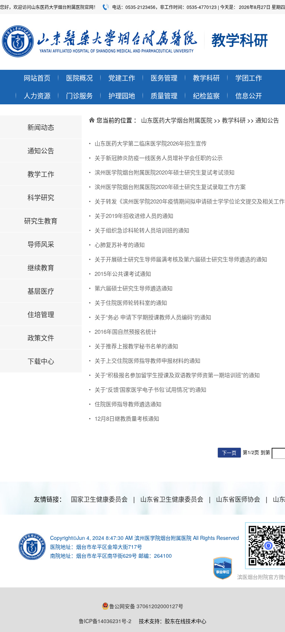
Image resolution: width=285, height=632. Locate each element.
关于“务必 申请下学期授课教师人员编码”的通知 (153, 317)
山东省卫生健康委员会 (171, 499)
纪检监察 (206, 95)
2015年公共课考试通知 (123, 273)
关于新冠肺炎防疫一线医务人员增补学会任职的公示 (159, 158)
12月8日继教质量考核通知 (127, 418)
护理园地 (121, 95)
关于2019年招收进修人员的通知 (134, 215)
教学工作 (40, 174)
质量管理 (164, 95)
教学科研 (206, 77)
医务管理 (164, 77)
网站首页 (37, 77)
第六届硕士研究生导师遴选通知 (134, 288)
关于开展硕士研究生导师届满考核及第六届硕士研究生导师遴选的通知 (181, 259)
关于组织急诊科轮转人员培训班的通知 (142, 230)
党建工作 (121, 77)
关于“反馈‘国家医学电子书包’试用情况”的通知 (150, 389)
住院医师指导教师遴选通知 (128, 404)
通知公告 (40, 150)
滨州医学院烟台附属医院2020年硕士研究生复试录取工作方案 (170, 186)
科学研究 (40, 197)
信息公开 (248, 95)
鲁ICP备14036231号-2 (105, 621)
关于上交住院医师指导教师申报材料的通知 (147, 360)
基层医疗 (40, 291)
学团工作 (248, 77)
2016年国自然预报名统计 (126, 331)
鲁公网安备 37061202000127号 (146, 606)
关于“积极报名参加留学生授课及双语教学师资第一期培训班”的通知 (177, 375)
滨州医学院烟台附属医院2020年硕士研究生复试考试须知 (165, 172)
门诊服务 (79, 95)
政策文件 (40, 337)
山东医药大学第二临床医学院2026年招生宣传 (151, 143)
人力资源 (37, 95)
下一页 (229, 452)
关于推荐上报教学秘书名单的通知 (136, 346)
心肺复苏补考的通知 (120, 244)
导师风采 (40, 244)
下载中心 (40, 361)
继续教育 (40, 267)
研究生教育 (41, 220)
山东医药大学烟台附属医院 (176, 120)
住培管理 (40, 314)
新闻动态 (40, 127)
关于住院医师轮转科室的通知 (131, 302)
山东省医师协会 (238, 499)
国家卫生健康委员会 (99, 499)
